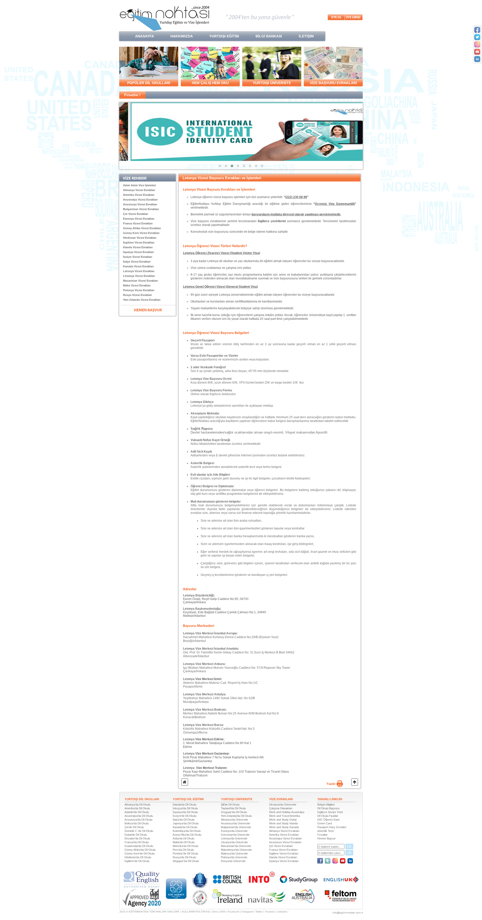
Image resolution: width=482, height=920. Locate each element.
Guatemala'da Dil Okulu (139, 845)
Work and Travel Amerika (284, 815)
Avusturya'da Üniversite (235, 823)
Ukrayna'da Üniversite (282, 804)
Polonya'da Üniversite (234, 857)
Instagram (247, 911)
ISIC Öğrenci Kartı (328, 819)
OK (349, 846)
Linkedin (282, 911)
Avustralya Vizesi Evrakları (140, 199)
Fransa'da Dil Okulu (137, 842)
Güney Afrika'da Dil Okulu (140, 849)
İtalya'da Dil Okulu (184, 819)
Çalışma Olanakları (280, 808)
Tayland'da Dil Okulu (233, 808)
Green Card (324, 823)
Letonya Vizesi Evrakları (138, 271)
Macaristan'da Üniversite (236, 845)
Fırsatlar (322, 834)
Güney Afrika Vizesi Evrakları (142, 228)
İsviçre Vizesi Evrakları (137, 256)
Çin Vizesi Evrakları (135, 213)
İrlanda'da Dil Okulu (184, 804)
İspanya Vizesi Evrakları (138, 252)
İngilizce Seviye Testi (330, 812)
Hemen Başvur (326, 838)
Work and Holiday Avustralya (286, 812)
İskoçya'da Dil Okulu (185, 808)
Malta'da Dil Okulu (184, 842)
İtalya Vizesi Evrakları (137, 261)
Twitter (259, 911)
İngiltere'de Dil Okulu (137, 861)
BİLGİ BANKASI (269, 36)
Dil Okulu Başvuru (328, 808)
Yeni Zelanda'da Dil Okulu (236, 815)
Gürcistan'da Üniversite (235, 834)
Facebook (233, 911)
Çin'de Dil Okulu (134, 827)
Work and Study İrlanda (283, 823)
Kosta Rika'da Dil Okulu (187, 834)
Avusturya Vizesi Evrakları (140, 204)
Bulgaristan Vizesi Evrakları (141, 209)
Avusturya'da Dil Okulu (138, 819)
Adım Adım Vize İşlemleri (139, 185)
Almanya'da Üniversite (234, 819)
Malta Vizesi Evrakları (137, 285)
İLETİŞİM (306, 36)
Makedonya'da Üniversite (236, 849)
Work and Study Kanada (284, 827)
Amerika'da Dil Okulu (137, 808)
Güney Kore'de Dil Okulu (140, 853)
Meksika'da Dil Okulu (185, 845)
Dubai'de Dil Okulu (136, 834)
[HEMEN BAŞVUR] (148, 310)
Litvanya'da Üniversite (234, 842)
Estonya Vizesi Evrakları (138, 218)
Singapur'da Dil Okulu (186, 861)
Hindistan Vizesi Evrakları (139, 237)
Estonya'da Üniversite (234, 830)
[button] (220, 165)
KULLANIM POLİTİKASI (196, 911)
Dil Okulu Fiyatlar (327, 815)
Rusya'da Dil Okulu (184, 857)
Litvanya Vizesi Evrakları (139, 275)
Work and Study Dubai (282, 819)
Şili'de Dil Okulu (230, 804)
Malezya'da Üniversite (234, 853)
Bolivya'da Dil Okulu (137, 823)
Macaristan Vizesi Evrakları (140, 280)
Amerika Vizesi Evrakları (138, 194)
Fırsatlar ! (132, 95)
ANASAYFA (144, 36)
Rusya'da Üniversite (233, 861)
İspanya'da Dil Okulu (185, 812)
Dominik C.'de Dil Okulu (139, 830)
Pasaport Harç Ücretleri (331, 827)
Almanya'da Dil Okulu (137, 804)
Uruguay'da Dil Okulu (234, 812)
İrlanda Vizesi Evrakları (138, 247)
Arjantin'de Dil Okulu (137, 812)
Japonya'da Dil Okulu (186, 823)
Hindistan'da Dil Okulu (138, 857)
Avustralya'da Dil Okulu (139, 815)
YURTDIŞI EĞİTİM (224, 36)
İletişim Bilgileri (326, 804)
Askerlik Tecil (325, 830)
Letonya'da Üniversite (234, 838)
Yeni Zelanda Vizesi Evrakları (141, 299)
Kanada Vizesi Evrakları (138, 266)
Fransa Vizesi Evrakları (138, 223)
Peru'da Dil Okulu (183, 849)
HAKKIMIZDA (181, 36)
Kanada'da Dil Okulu (185, 827)
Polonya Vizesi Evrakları (138, 290)
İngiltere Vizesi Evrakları (138, 242)
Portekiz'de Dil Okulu (185, 853)
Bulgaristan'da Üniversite (236, 827)
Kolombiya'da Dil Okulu (187, 830)
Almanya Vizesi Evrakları (139, 190)
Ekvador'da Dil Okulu (137, 838)
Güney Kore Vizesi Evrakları (141, 232)
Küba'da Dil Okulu (183, 838)
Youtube (270, 911)
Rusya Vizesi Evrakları (137, 294)
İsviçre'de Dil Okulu (184, 815)
